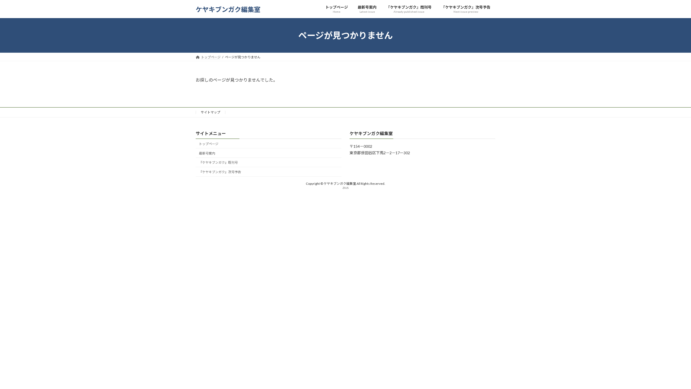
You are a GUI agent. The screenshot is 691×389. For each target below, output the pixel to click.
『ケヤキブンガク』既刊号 (218, 163)
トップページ (208, 144)
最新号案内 (207, 153)
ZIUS (345, 187)
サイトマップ (210, 112)
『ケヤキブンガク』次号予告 (220, 172)
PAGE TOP (670, 372)
